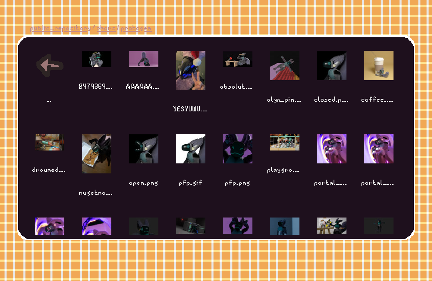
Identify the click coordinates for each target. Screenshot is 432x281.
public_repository (60, 27)
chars (106, 27)
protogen (136, 27)
